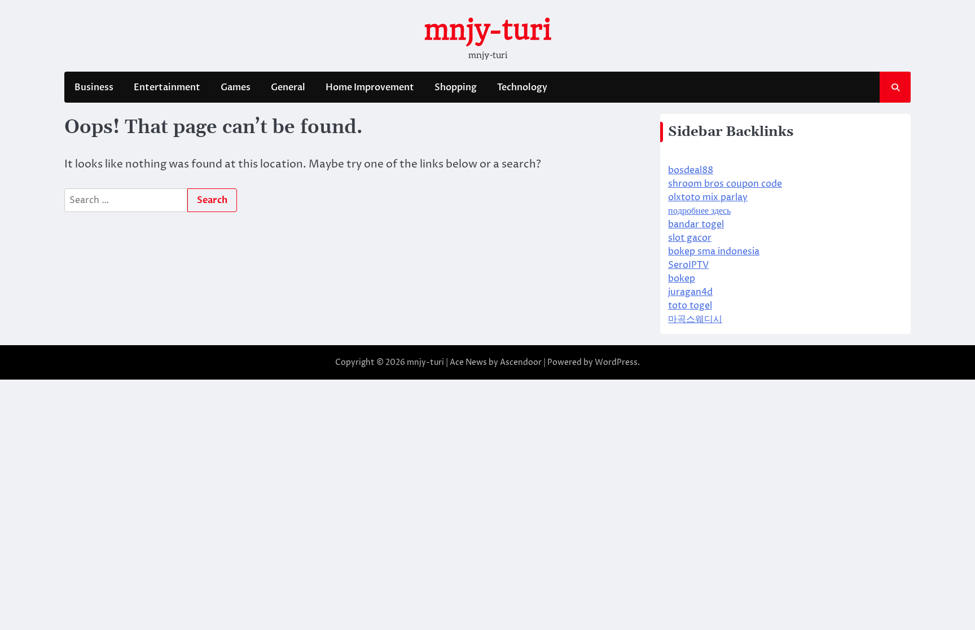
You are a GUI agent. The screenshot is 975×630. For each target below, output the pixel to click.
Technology (522, 87)
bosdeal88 (690, 170)
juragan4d (690, 292)
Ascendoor (521, 362)
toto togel (690, 305)
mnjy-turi (487, 30)
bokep (681, 278)
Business (93, 87)
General (288, 87)
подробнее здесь (699, 211)
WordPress (616, 362)
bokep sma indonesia (713, 251)
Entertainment (167, 87)
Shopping (455, 87)
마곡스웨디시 (695, 319)
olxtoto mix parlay (708, 197)
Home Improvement (370, 87)
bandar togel (696, 224)
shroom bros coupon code (725, 184)
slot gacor (690, 238)
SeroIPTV (688, 265)
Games (236, 87)
